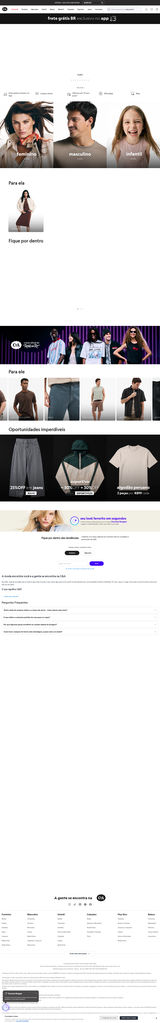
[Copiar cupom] (102, 2)
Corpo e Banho (153, 932)
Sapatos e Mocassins (94, 923)
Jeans (90, 9)
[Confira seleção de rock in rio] (80, 363)
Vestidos (5, 927)
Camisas (30, 923)
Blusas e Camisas (124, 923)
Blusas (4, 919)
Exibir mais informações (78, 953)
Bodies (60, 919)
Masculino (34, 9)
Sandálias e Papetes (94, 932)
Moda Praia (6, 941)
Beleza (52, 9)
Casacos (5, 936)
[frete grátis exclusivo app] (80, 23)
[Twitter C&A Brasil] (85, 904)
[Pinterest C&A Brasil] (80, 904)
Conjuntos (61, 923)
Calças (4, 923)
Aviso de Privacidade (22, 1021)
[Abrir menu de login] (146, 9)
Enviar (96, 563)
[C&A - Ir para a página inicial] (5, 9)
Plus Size (122, 914)
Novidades (99, 9)
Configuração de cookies (108, 1018)
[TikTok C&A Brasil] (74, 904)
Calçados (70, 9)
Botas (89, 919)
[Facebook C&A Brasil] (90, 904)
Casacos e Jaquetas (125, 927)
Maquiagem (152, 923)
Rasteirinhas (91, 927)
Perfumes (151, 919)
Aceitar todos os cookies (129, 1018)
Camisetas (31, 919)
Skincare (151, 927)
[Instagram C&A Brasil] (69, 904)
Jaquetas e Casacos (34, 941)
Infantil (44, 9)
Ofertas (14, 9)
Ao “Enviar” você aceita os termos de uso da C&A (80, 569)
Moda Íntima (6, 945)
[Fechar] (156, 1018)
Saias (4, 932)
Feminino (24, 9)
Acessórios (152, 936)
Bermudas (30, 927)
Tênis (89, 936)
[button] (124, 9)
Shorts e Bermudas (64, 932)
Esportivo (80, 9)
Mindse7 (61, 9)
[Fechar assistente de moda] (36, 993)
